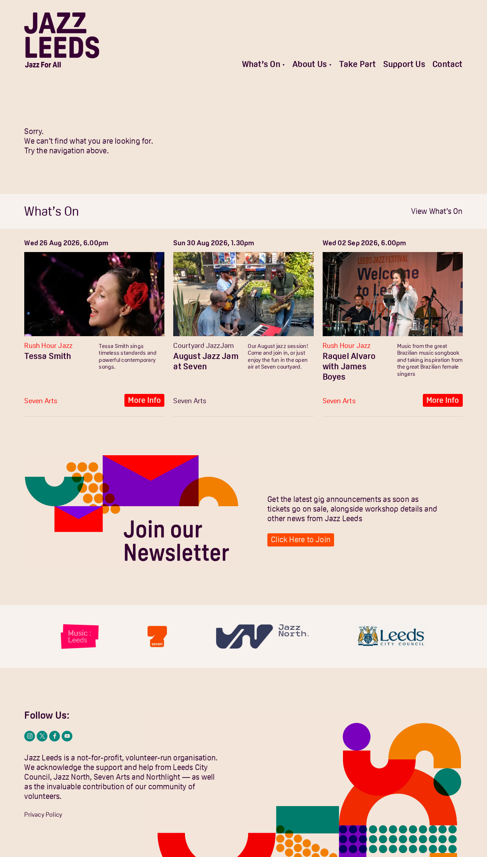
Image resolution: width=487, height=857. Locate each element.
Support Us (404, 64)
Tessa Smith (47, 356)
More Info (144, 400)
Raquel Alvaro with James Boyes (349, 366)
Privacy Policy (43, 814)
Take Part (357, 64)
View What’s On (437, 211)
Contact (447, 64)
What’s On (261, 64)
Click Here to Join (300, 539)
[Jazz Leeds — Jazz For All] (61, 40)
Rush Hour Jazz (48, 345)
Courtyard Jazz (196, 345)
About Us (309, 64)
